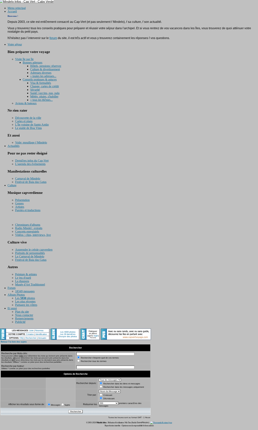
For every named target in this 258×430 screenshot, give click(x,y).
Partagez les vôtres (26, 304)
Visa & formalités (40, 82)
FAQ (22, 338)
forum (53, 38)
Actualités (13, 145)
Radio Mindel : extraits (28, 228)
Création (30, 334)
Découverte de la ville (28, 117)
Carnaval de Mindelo (27, 178)
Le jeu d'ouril (23, 277)
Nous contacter (24, 315)
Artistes (19, 206)
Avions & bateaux (26, 103)
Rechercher (30, 338)
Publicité (20, 321)
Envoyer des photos (68, 336)
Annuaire (42, 338)
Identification (41, 334)
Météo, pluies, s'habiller (44, 96)
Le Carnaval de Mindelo (29, 256)
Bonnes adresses (32, 62)
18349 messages (25, 291)
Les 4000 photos (68, 332)
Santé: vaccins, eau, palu (44, 93)
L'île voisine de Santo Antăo (32, 124)
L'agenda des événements (30, 164)
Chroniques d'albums (27, 224)
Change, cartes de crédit (44, 86)
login (96, 336)
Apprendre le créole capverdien (34, 249)
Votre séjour (15, 44)
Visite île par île (24, 59)
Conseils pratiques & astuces (40, 79)
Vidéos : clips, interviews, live (33, 234)
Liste (31, 330)
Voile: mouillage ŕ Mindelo (31, 142)
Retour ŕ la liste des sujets (14, 342)
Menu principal (17, 8)
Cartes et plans (23, 121)
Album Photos (16, 294)
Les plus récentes (25, 301)
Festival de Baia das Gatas (30, 182)
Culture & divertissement (45, 69)
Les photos (25, 298)
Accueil (12, 11)
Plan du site (22, 311)
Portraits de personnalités (30, 253)
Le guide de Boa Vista (28, 128)
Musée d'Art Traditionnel (30, 284)
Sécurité (35, 89)
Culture (12, 185)
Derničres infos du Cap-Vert (32, 160)
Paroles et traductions (27, 210)
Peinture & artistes (26, 274)
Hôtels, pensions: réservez (45, 66)
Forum (11, 287)
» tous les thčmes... (41, 99)
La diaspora (22, 281)
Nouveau (39, 330)
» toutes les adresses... (43, 76)
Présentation (22, 200)
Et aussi (12, 308)
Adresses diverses (40, 72)
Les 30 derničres (68, 334)
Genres (19, 203)
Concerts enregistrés (27, 231)
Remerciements (24, 318)
